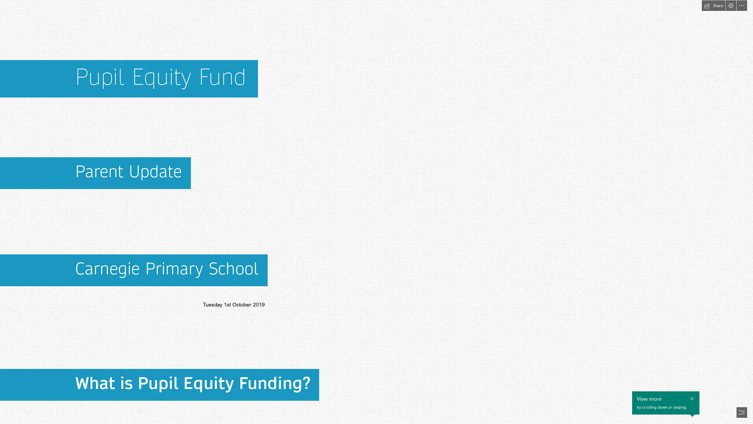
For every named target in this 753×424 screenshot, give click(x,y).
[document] (376, 212)
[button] (713, 5)
